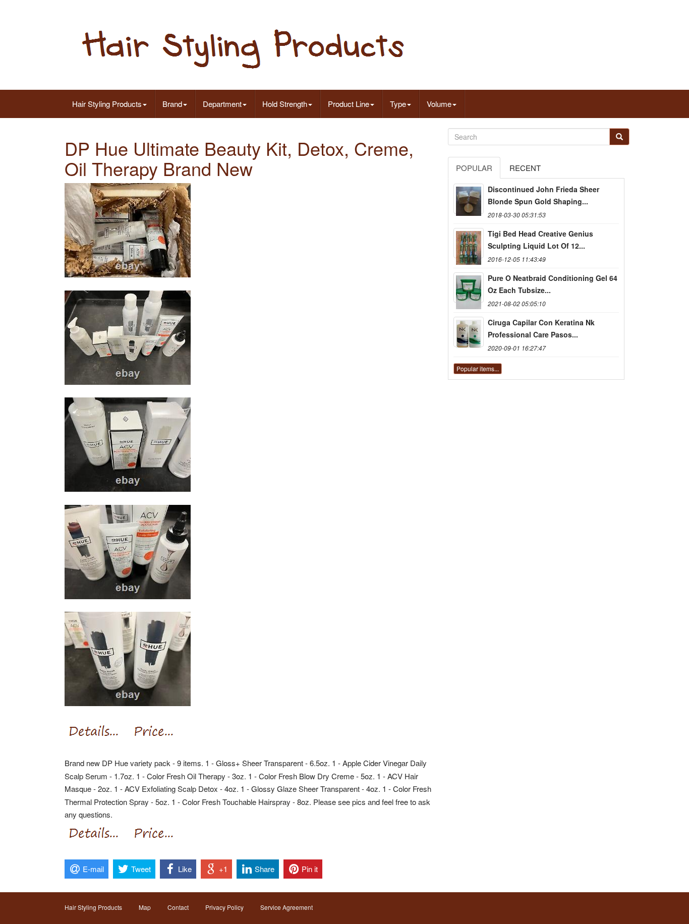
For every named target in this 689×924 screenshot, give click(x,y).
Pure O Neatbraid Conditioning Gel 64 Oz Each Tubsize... (552, 284)
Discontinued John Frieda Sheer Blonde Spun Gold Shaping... (543, 195)
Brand (172, 103)
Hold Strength (284, 103)
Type (398, 103)
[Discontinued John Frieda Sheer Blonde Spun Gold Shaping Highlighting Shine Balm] (468, 199)
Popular (474, 167)
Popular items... (477, 368)
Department (222, 103)
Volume (439, 103)
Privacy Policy (224, 907)
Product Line (348, 103)
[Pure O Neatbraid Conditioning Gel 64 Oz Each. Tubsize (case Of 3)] (468, 287)
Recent (525, 167)
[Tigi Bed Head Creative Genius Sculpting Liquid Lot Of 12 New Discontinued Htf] (468, 243)
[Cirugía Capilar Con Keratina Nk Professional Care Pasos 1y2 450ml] (468, 332)
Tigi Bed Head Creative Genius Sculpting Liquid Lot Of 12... (540, 239)
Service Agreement (286, 907)
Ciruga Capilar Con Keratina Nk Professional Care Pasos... (541, 328)
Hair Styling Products (107, 103)
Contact (178, 907)
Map (145, 907)
